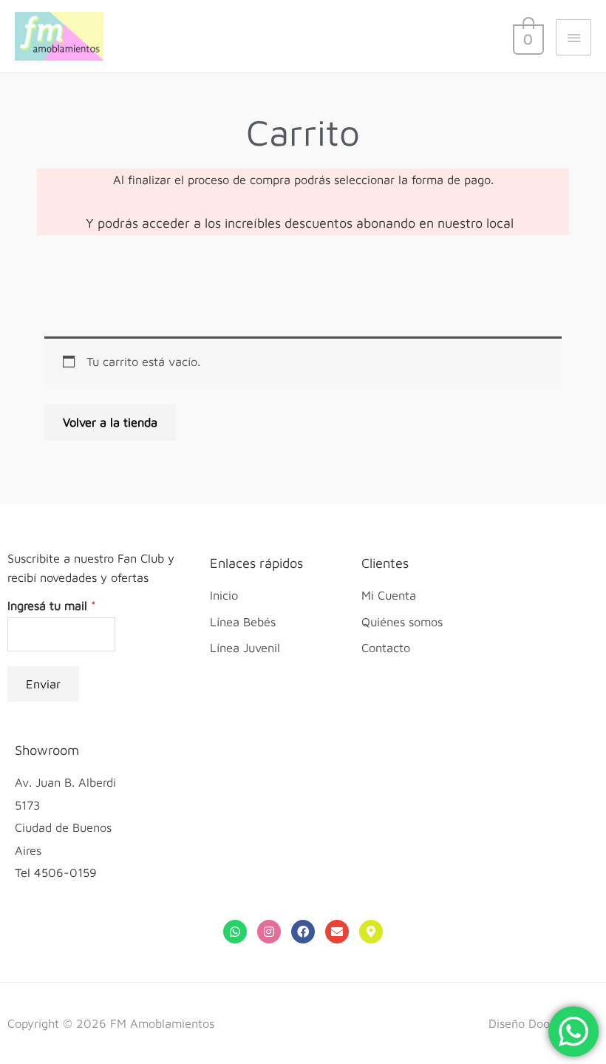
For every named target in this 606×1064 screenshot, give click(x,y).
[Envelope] (337, 931)
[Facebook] (303, 931)
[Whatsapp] (235, 931)
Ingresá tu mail (51, 605)
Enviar (43, 684)
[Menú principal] (573, 37)
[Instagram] (269, 931)
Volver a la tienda (110, 422)
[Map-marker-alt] (371, 931)
